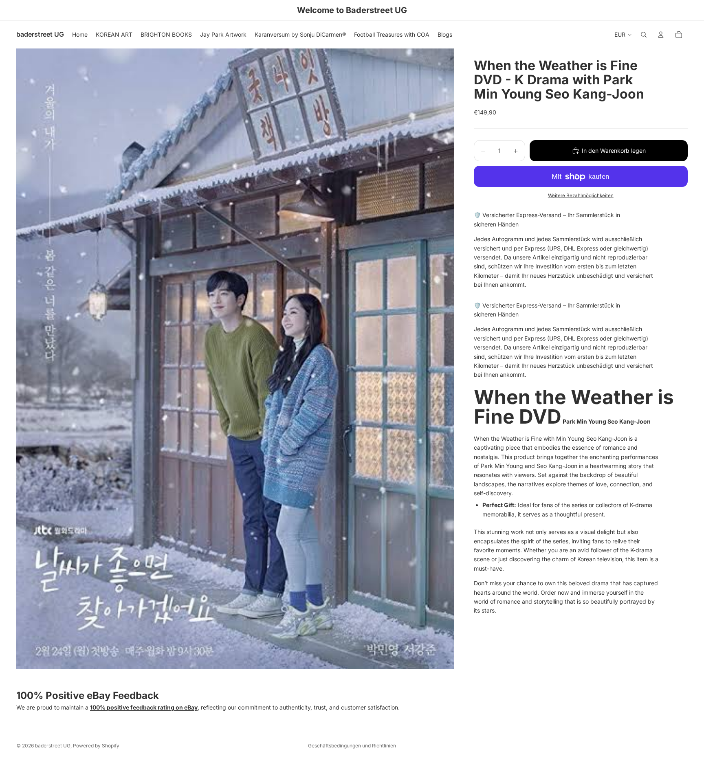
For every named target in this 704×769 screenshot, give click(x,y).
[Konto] (661, 35)
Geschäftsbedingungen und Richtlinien (352, 746)
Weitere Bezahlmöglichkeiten (581, 195)
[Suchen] (644, 35)
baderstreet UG (52, 746)
